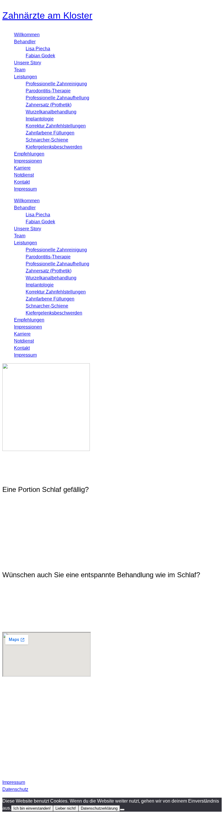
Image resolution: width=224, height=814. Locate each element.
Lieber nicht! (65, 808)
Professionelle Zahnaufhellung (57, 97)
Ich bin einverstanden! (32, 808)
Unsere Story (27, 62)
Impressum (25, 188)
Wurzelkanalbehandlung (51, 111)
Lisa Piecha (38, 48)
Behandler (25, 41)
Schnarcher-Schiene (47, 139)
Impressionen (28, 160)
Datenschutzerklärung (99, 808)
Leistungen (25, 76)
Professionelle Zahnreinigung (56, 83)
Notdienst (24, 174)
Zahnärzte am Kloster (47, 15)
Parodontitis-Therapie (48, 90)
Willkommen (27, 34)
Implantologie (40, 118)
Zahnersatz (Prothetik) (48, 104)
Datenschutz (15, 789)
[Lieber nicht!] (122, 809)
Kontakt (22, 181)
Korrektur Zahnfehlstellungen (56, 125)
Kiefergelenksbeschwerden (54, 146)
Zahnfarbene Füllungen (50, 132)
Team (19, 69)
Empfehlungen (29, 153)
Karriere (22, 167)
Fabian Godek (40, 55)
